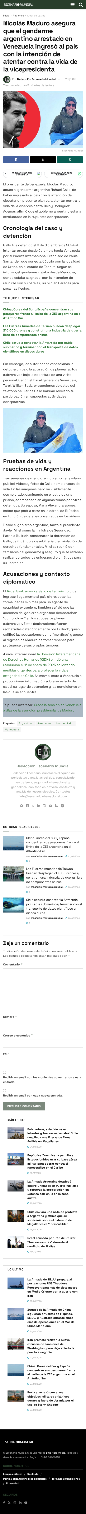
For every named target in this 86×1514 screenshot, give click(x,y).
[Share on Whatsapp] (70, 159)
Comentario (13, 964)
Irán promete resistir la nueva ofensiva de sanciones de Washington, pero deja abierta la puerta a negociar (50, 1346)
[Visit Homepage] (18, 4)
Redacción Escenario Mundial (36, 79)
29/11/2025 (35, 1173)
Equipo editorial (12, 1474)
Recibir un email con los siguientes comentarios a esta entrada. (42, 1079)
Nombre (10, 1017)
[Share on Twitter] (43, 159)
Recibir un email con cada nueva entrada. (33, 1095)
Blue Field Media (55, 1452)
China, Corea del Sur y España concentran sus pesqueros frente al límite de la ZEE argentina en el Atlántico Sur (42, 313)
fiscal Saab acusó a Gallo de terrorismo (38, 591)
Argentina (26, 723)
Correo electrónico (18, 1035)
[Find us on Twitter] (9, 1502)
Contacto (32, 1474)
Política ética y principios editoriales (25, 1478)
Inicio (6, 15)
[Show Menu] (73, 4)
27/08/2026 (73, 856)
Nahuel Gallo (64, 723)
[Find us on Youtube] (25, 1502)
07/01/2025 (70, 79)
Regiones (18, 15)
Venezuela (12, 729)
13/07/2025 (35, 1251)
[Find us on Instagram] (15, 1502)
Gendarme (45, 723)
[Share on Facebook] (16, 159)
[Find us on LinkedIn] (20, 1502)
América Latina (36, 15)
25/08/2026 (35, 1229)
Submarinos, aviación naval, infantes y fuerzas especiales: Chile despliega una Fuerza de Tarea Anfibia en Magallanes (52, 1135)
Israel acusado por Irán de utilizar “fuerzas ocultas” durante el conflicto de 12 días (51, 1242)
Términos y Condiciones (66, 1478)
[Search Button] (81, 4)
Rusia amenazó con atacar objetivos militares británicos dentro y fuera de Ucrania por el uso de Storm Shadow (50, 1398)
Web (6, 1054)
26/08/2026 (73, 887)
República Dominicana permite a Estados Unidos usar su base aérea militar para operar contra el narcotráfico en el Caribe (52, 1161)
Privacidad (12, 1483)
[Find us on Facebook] (4, 1502)
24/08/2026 (35, 1146)
